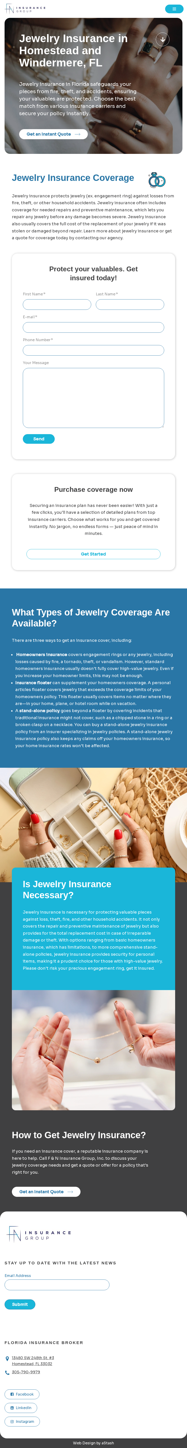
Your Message (36, 362)
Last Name (107, 294)
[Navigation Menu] (174, 9)
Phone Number (38, 340)
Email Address (18, 1275)
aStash (107, 1443)
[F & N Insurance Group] (26, 9)
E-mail (30, 317)
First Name (34, 294)
